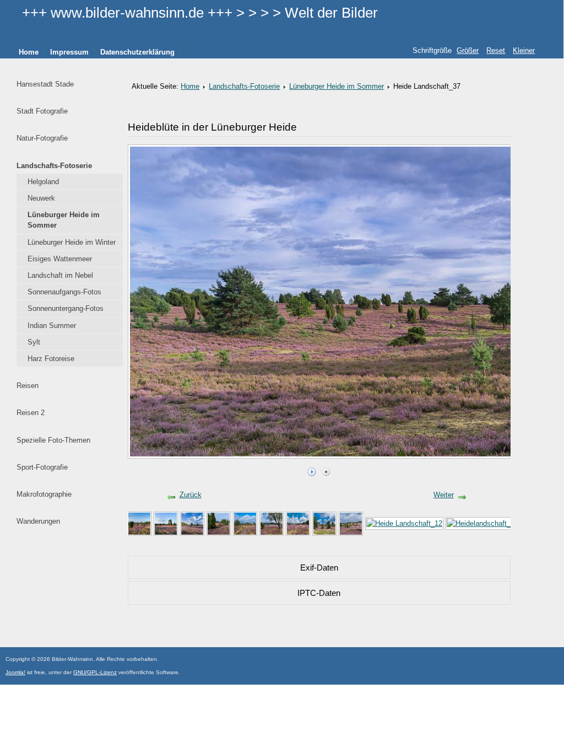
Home (29, 52)
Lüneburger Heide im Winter (72, 242)
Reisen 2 (31, 412)
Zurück (191, 495)
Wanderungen (38, 521)
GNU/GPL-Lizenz (95, 672)
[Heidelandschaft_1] (219, 523)
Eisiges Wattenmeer (60, 259)
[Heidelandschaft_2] (139, 523)
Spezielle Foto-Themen (53, 440)
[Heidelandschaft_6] (351, 523)
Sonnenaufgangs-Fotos (64, 292)
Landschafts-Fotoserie (54, 166)
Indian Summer (52, 325)
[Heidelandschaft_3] (166, 523)
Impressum (69, 52)
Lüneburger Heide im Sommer (64, 220)
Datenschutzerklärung (137, 52)
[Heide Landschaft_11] (324, 523)
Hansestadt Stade (45, 84)
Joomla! (15, 672)
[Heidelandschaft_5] (271, 523)
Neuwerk (41, 198)
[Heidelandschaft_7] (245, 523)
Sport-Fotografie (42, 467)
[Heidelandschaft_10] (298, 523)
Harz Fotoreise (51, 358)
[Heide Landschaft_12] (404, 523)
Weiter (443, 495)
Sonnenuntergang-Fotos (66, 308)
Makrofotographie (44, 494)
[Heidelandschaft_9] (481, 523)
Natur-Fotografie (42, 138)
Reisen (28, 385)
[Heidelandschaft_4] (192, 523)
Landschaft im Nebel (60, 275)
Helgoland (43, 182)
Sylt (34, 342)
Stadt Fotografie (42, 111)
